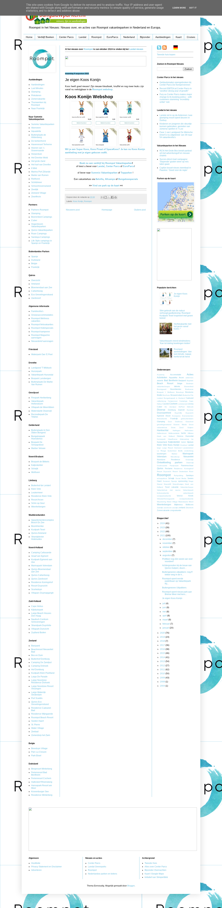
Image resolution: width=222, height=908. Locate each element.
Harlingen (176, 430)
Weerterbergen (38, 506)
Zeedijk (34, 189)
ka (192, 439)
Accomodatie (175, 375)
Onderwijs (189, 460)
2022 (162, 531)
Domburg (172, 410)
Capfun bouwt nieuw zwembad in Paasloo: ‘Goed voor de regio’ (175, 169)
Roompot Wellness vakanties (40, 319)
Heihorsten (189, 430)
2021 (162, 535)
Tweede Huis (151, 863)
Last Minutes (37, 88)
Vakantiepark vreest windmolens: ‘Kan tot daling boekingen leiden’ (175, 342)
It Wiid (34, 168)
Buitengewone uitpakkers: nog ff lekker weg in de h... (177, 573)
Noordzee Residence (168, 460)
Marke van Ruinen (40, 175)
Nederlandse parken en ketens (102, 874)
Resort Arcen (37, 499)
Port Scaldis (36, 698)
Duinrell (181, 410)
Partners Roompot (39, 210)
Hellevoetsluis (173, 433)
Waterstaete (183, 502)
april (165, 615)
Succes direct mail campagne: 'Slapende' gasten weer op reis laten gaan (174, 161)
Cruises (191, 37)
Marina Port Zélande (40, 172)
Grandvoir (189, 422)
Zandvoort (36, 298)
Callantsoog (37, 291)
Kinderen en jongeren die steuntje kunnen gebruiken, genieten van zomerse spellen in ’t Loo (176, 126)
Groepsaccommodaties (42, 315)
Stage (191, 481)
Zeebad (35, 731)
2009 (162, 677)
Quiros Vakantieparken (42, 230)
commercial (182, 404)
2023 (162, 527)
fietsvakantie (162, 419)
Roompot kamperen (40, 331)
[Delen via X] (109, 197)
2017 (162, 645)
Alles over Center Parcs (156, 866)
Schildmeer (36, 182)
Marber (174, 454)
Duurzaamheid (164, 413)
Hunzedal (189, 436)
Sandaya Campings (40, 237)
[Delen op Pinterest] (115, 197)
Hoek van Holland (166, 436)
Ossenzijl (189, 463)
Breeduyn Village (39, 748)
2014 (162, 657)
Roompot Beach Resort (42, 717)
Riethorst (35, 179)
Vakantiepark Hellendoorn (37, 402)
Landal (82, 37)
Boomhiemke (37, 526)
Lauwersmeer (188, 448)
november (168, 543)
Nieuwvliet (188, 456)
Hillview (190, 433)
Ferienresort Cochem (41, 778)
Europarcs (176, 416)
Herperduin (36, 154)
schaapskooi (162, 478)
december (168, 539)
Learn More (179, 8)
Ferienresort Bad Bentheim (39, 773)
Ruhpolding (178, 475)
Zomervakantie (38, 99)
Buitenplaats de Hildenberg (38, 136)
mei (164, 611)
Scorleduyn (36, 589)
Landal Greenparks (97, 866)
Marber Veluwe (38, 448)
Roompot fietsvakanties (42, 324)
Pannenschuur (187, 465)
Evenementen (187, 416)
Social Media (181, 478)
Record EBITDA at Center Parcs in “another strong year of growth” (176, 89)
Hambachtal (162, 430)
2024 (162, 523)
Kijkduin (190, 442)
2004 (162, 686)
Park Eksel (36, 755)
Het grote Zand (38, 161)
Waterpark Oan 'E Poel (42, 354)
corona (190, 404)
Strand (159, 484)
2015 (162, 653)
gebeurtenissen (187, 419)
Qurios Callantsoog (40, 575)
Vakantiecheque (186, 487)
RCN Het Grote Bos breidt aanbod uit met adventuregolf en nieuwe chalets (176, 153)
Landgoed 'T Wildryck (41, 368)
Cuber (34, 220)
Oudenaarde (162, 466)
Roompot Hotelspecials (42, 328)
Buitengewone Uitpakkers (174, 587)
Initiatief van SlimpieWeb (156, 877)
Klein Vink (36, 489)
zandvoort (168, 508)
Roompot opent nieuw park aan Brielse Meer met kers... (177, 593)
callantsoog (161, 401)
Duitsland (35, 260)
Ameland (35, 284)
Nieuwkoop (175, 457)
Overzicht (35, 280)
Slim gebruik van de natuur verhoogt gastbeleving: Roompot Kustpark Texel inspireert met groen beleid (176, 314)
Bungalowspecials (128, 179)
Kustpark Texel (38, 529)
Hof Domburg (37, 669)
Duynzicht (189, 413)
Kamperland (162, 442)
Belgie (34, 263)
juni (164, 607)
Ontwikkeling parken (169, 462)
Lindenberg (188, 451)
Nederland (129, 37)
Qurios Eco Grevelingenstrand (40, 703)
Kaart (179, 37)
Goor (170, 422)
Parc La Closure (38, 752)
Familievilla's (37, 311)
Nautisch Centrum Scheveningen (39, 620)
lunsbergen (161, 454)
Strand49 (167, 484)
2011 (162, 669)
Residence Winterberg (41, 795)
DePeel (182, 407)
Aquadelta (36, 131)
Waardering (161, 502)
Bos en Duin (37, 655)
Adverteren (36, 870)
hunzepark (161, 439)
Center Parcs (66, 37)
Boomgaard (161, 389)
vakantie (174, 487)
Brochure (166, 395)
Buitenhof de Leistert (41, 485)
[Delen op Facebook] (112, 197)
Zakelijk (160, 508)
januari (166, 628)
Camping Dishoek (39, 666)
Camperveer (173, 401)
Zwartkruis (36, 196)
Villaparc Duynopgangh (42, 593)
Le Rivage (161, 451)
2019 (162, 637)
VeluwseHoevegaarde (165, 499)
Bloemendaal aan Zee (41, 287)
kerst (183, 442)
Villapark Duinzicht (40, 629)
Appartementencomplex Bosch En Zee (42, 521)
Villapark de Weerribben (42, 407)
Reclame (168, 468)
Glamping (35, 92)
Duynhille (178, 413)
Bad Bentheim (171, 380)
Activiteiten (162, 377)
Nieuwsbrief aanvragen (42, 341)
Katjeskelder (37, 465)
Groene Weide (180, 424)
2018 (162, 641)
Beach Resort (165, 383)
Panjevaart (174, 466)
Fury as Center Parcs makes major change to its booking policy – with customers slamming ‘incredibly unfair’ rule (176, 98)
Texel (167, 487)
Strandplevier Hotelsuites (37, 538)
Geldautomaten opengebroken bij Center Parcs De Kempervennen (175, 83)
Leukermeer (37, 492)
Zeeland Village (38, 193)
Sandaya (189, 475)
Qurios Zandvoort (39, 579)
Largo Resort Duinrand (172, 448)
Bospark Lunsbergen (41, 378)
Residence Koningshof (42, 582)
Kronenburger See (40, 791)
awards (160, 380)
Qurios (160, 468)
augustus (167, 555)
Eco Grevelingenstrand (42, 294)
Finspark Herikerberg (41, 397)
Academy (160, 375)
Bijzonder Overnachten (155, 870)
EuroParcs (112, 37)
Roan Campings (39, 233)
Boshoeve (189, 389)
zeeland (181, 507)
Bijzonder (145, 37)
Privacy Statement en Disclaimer (46, 866)
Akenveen (36, 128)
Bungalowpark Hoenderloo (38, 437)
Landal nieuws (136, 49)
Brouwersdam (176, 395)
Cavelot (166, 404)
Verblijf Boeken (46, 37)
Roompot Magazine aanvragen (40, 336)
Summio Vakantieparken (42, 124)
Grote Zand (177, 427)
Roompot (96, 37)
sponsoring (182, 481)
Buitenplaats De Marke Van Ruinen (42, 383)
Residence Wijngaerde (42, 714)
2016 (162, 649)
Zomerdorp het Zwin (40, 735)
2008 (162, 681)
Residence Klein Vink (41, 496)
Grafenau (179, 422)
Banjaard (35, 645)
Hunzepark (36, 371)
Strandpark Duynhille (41, 625)
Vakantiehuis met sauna (168, 490)
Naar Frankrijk (38, 108)
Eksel (168, 416)
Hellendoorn (162, 433)
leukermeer (172, 451)
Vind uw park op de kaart (105, 185)
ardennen (189, 378)
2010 (162, 673)
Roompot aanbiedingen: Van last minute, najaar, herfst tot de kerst (183, 353)
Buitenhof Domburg (40, 659)
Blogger (131, 886)
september (168, 551)
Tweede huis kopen (166, 54)
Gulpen (190, 427)
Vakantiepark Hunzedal (42, 375)
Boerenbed (188, 386)
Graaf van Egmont (39, 556)
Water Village (37, 728)
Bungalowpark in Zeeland (174, 398)
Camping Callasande (41, 552)
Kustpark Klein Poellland (42, 673)
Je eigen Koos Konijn (172, 598)
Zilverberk (189, 508)
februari (166, 624)
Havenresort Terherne (41, 144)
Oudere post (140, 210)
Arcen (181, 377)
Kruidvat (183, 445)
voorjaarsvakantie (186, 499)
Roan (191, 471)
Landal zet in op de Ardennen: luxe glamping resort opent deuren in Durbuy (176, 117)
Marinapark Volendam (41, 565)
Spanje (34, 256)
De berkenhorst (38, 141)
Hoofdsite (35, 863)
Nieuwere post (73, 210)
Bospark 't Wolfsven (166, 392)
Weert (191, 502)
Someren (166, 481)
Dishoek (190, 407)
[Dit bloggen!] (105, 197)
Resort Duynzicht (39, 586)
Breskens (189, 392)
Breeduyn (180, 392)
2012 (162, 665)
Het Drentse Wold (39, 157)
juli (164, 603)
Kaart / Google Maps (154, 874)
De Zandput (170, 407)
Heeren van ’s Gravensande (37, 149)
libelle (180, 451)
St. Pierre (35, 724)
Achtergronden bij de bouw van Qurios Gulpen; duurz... (177, 566)
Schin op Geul (38, 503)
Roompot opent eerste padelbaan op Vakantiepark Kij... (176, 581)
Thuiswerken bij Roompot (38, 103)
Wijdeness (178, 505)
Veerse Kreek (185, 496)
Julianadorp (184, 439)
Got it (193, 8)
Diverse (161, 409)
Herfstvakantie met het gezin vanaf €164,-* (182, 326)
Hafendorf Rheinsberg (41, 782)
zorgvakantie (175, 510)
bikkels (177, 386)
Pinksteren (36, 95)
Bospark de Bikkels (40, 461)
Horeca (180, 436)
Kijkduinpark (37, 610)
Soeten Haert (37, 721)
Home (29, 37)
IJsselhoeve (172, 439)
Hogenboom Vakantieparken (38, 225)
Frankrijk (35, 267)
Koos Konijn (78, 201)
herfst (183, 433)
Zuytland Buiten (38, 632)
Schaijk (34, 468)
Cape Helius (37, 606)
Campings (183, 401)
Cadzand (189, 398)
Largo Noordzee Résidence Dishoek (40, 681)
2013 (162, 661)
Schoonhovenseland (41, 186)
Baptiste (190, 381)
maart (165, 619)
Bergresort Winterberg (41, 769)
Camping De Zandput (41, 662)
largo (159, 448)
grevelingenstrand (164, 424)
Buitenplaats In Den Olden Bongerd (40, 431)
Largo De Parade (39, 676)
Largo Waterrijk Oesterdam (38, 693)
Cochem (173, 404)
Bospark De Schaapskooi (37, 443)
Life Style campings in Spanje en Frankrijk (41, 242)
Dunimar (190, 410)
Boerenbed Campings (41, 217)
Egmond (160, 416)
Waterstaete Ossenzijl (41, 411)
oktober (166, 547)
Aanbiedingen (162, 37)
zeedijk (175, 508)
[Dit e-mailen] (102, 197)
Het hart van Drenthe (41, 164)
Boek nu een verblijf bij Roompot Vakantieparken (106, 163)
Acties (190, 374)
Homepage (107, 210)
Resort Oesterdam (180, 471)
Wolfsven (35, 472)
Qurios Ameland (38, 533)
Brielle (159, 395)
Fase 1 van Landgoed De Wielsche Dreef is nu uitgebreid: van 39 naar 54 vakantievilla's (176, 135)
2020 (162, 633)
